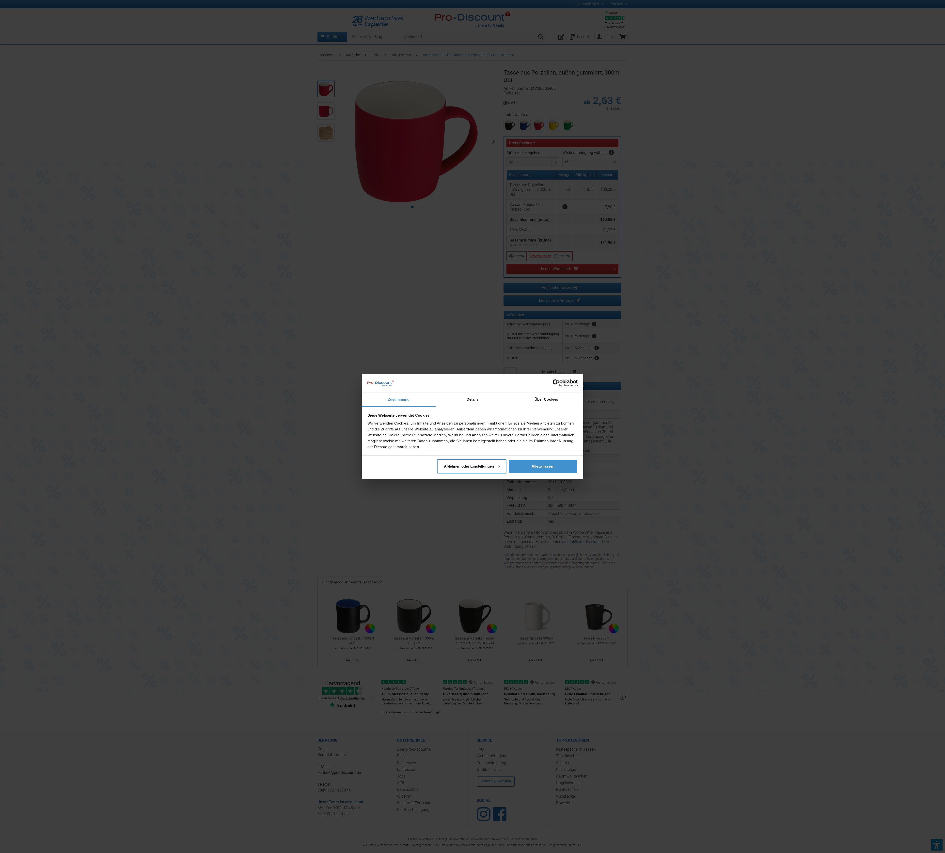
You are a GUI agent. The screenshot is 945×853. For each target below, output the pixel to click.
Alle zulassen (543, 466)
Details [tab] (473, 399)
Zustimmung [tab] (399, 399)
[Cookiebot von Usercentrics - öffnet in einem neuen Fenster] (556, 383)
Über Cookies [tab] (546, 399)
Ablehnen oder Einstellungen (469, 466)
